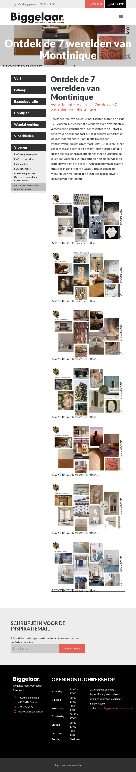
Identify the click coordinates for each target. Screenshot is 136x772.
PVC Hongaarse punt (25, 154)
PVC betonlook (22, 168)
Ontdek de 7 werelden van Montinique (26, 187)
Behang (20, 90)
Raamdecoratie (26, 101)
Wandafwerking (26, 124)
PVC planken (21, 163)
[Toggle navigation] (121, 16)
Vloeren (20, 147)
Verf (17, 78)
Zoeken (96, 4)
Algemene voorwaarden (68, 765)
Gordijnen (21, 113)
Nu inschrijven (72, 648)
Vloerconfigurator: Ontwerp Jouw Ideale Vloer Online (25, 177)
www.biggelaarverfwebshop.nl (115, 708)
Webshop (117, 4)
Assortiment (62, 104)
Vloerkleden (24, 136)
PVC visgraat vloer (24, 159)
